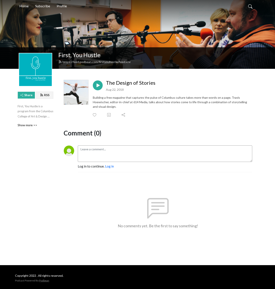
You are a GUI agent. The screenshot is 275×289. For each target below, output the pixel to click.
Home (24, 6)
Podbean (44, 280)
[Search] (250, 6)
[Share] (123, 115)
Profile (62, 6)
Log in (109, 166)
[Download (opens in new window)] (109, 115)
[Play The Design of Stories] (98, 85)
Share (28, 95)
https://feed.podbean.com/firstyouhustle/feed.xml (96, 62)
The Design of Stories (130, 83)
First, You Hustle (79, 54)
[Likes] (94, 115)
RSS (46, 95)
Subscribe (42, 6)
